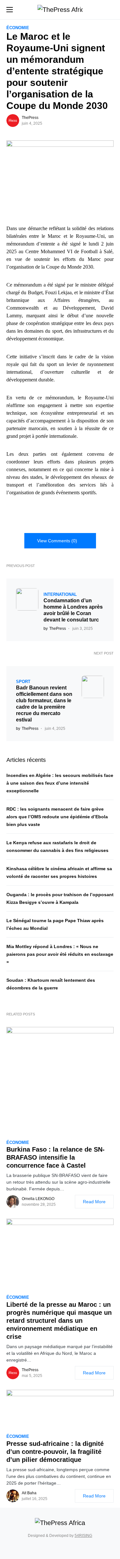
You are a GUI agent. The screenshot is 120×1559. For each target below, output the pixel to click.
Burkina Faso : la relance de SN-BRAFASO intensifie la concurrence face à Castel (55, 1157)
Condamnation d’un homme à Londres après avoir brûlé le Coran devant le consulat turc (73, 610)
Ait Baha (29, 1493)
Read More (94, 1201)
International (60, 594)
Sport (23, 681)
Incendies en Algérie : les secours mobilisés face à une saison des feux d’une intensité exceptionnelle (59, 783)
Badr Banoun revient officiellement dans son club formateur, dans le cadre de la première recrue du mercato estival (44, 703)
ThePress (30, 117)
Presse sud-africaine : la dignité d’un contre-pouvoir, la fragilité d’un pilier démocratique (55, 1451)
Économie (17, 27)
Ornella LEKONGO (38, 1198)
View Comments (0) (57, 540)
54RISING (83, 1535)
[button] (9, 9)
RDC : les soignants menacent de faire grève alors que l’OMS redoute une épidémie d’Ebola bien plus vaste (57, 816)
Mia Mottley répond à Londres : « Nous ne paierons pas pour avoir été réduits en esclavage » (59, 954)
